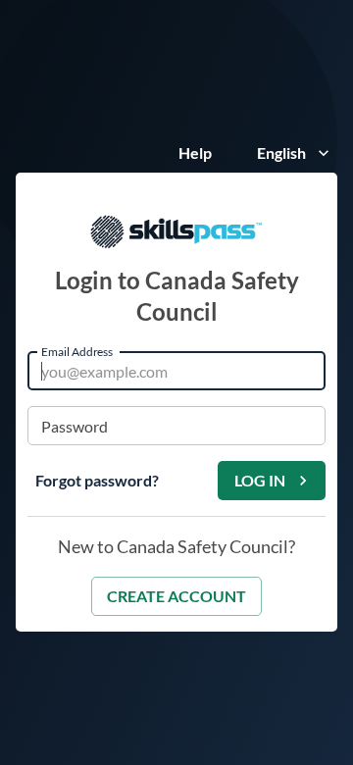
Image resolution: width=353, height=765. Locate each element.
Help (195, 152)
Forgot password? (97, 480)
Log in (259, 480)
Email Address (77, 351)
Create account (176, 595)
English (281, 152)
